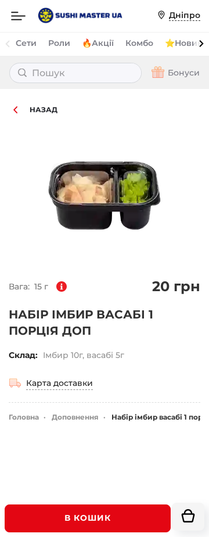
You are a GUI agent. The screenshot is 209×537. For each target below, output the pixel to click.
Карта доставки (59, 383)
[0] (188, 517)
